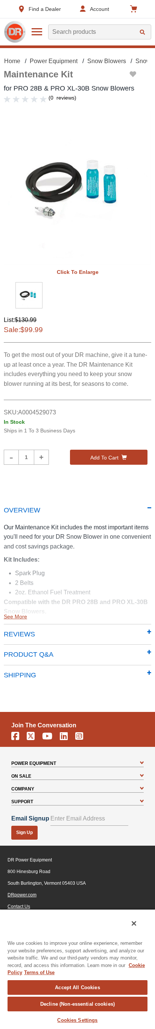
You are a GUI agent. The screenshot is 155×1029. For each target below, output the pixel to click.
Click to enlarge (78, 272)
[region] (77, 969)
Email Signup (30, 818)
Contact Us (19, 906)
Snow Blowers (106, 61)
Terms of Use (39, 972)
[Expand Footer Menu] (142, 763)
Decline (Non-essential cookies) (77, 1004)
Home (12, 61)
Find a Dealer (45, 9)
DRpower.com (22, 895)
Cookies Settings (77, 1020)
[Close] (134, 923)
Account (99, 9)
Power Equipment (54, 61)
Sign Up (24, 832)
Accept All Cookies (77, 987)
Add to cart (104, 458)
